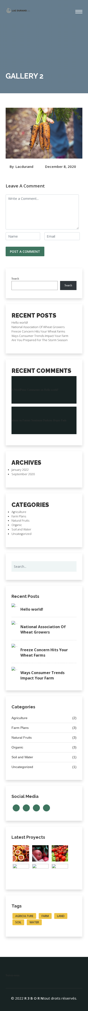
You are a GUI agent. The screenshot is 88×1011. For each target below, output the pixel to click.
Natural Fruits (20, 521)
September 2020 (23, 474)
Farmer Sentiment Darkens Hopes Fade (44, 420)
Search (15, 278)
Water (34, 922)
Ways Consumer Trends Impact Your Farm (39, 336)
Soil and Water (21, 529)
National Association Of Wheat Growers (38, 327)
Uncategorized (21, 534)
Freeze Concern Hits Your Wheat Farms (38, 331)
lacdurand (24, 166)
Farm (45, 916)
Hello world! (19, 323)
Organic (16, 525)
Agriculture (18, 512)
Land (61, 916)
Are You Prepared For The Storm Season (39, 340)
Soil (18, 922)
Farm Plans (18, 516)
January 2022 (20, 470)
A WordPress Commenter (25, 389)
